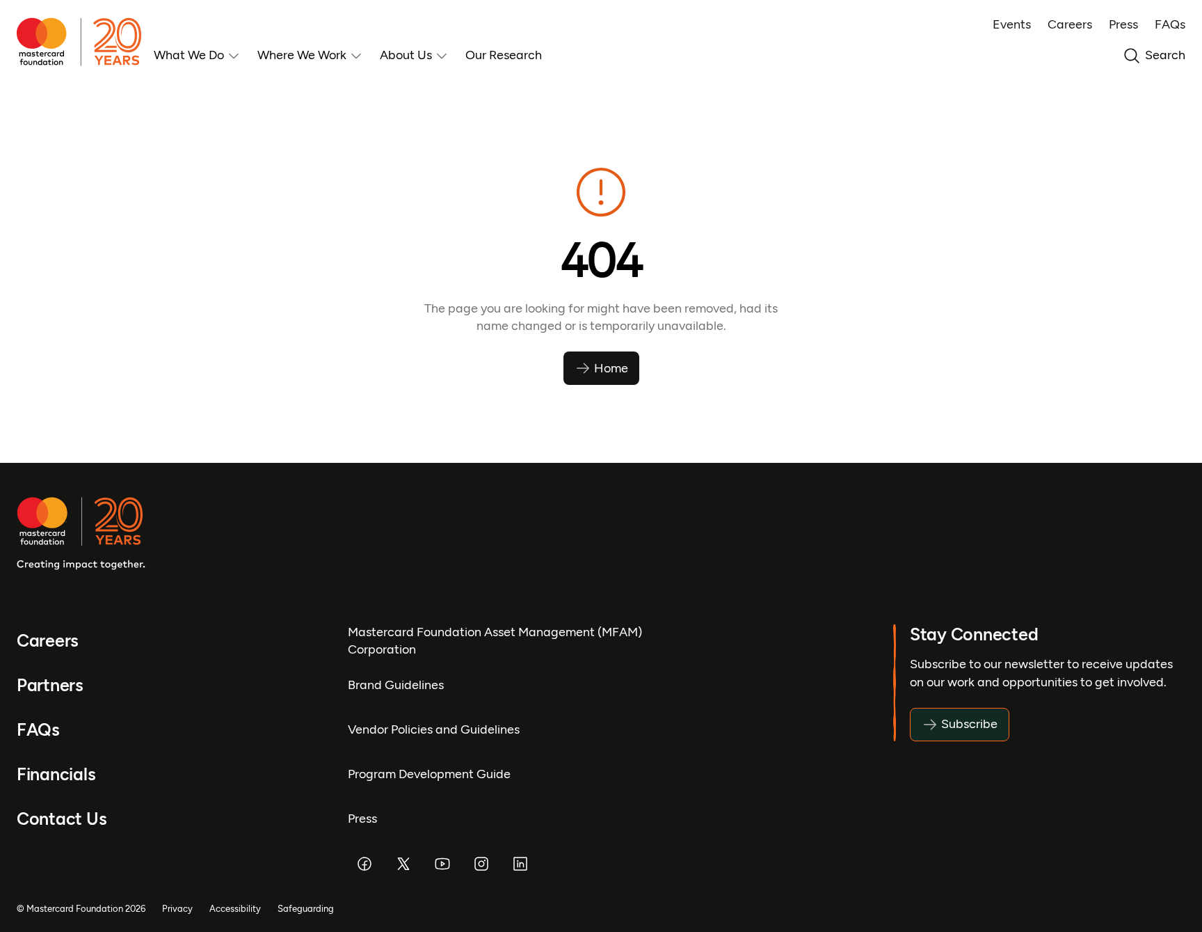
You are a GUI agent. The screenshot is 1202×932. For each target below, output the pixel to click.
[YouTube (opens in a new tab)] (442, 863)
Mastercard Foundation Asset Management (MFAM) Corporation (495, 640)
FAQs (1170, 24)
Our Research (503, 55)
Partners (50, 685)
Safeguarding (306, 908)
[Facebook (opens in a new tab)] (364, 863)
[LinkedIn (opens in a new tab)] (520, 863)
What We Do (189, 55)
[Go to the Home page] (85, 42)
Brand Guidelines (396, 685)
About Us (406, 55)
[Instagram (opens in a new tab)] (481, 863)
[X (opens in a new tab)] (403, 863)
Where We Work (301, 55)
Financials (56, 774)
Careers (1070, 24)
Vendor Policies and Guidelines (434, 729)
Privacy (177, 908)
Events (1012, 24)
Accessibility (235, 908)
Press (1123, 24)
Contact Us (61, 819)
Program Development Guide (429, 774)
